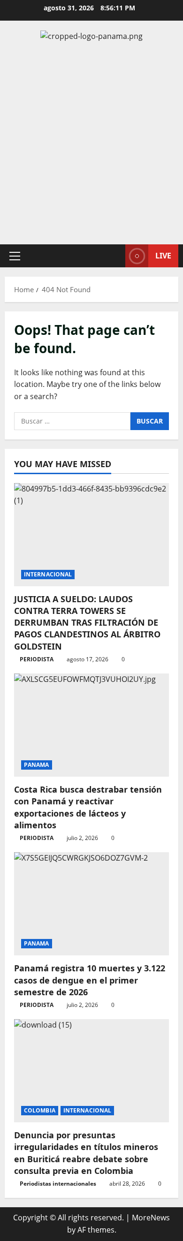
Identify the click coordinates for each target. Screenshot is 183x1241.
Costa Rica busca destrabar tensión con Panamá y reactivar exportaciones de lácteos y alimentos (88, 807)
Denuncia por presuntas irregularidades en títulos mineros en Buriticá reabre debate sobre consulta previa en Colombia (86, 1152)
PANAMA (36, 765)
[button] (15, 255)
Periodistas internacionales (58, 1184)
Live (163, 255)
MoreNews (151, 1217)
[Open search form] (113, 256)
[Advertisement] (91, 143)
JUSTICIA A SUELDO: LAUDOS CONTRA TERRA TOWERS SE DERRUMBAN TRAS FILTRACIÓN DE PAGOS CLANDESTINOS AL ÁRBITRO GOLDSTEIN (87, 622)
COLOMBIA (39, 1110)
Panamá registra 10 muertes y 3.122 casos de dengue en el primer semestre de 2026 (89, 979)
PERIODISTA (36, 659)
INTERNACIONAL (48, 574)
